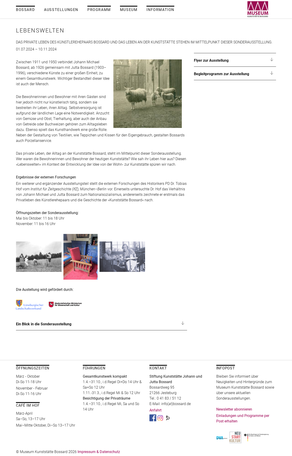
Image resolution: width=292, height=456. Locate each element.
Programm (99, 10)
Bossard (25, 10)
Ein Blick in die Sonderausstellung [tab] (43, 324)
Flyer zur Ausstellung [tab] (211, 60)
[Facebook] (152, 417)
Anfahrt (155, 410)
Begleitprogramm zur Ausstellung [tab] (221, 74)
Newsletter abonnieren (234, 409)
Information (160, 10)
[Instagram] (160, 417)
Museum (129, 10)
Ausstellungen (61, 10)
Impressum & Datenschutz (99, 452)
